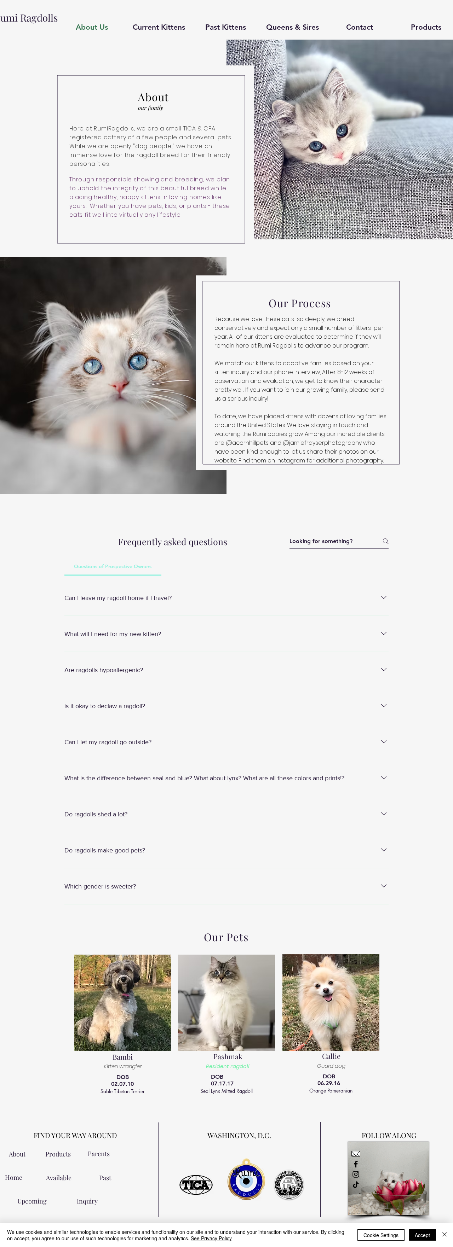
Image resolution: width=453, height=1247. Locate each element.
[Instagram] (355, 1174)
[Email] (355, 1153)
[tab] (112, 566)
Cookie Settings (380, 1235)
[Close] (444, 1235)
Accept (422, 1235)
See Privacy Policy (211, 1238)
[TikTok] (355, 1184)
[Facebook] (355, 1164)
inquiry (258, 399)
